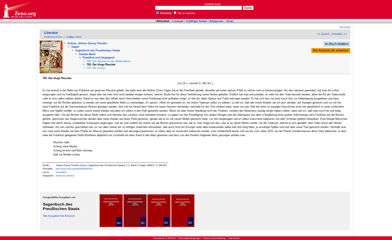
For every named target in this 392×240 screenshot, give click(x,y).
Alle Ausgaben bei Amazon (59, 215)
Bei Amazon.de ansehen (331, 50)
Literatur (51, 33)
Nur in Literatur (186, 13)
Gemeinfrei (61, 172)
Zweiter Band (87, 54)
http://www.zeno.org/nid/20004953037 (74, 168)
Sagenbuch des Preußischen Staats (97, 50)
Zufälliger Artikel (196, 21)
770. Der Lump (96, 67)
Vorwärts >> (339, 33)
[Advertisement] (373, 9)
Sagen (75, 46)
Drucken (344, 27)
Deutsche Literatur (65, 175)
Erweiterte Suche (213, 4)
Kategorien (216, 21)
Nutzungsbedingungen (189, 238)
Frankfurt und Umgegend (98, 57)
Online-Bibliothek (19, 9)
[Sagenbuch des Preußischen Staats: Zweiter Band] (135, 226)
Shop (229, 21)
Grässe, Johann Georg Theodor (87, 43)
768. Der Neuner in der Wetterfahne (108, 61)
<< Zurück (323, 33)
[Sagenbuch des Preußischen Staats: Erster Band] (111, 226)
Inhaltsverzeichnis (53, 37)
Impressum (233, 238)
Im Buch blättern (337, 44)
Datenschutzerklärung (214, 238)
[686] (179, 83)
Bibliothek (165, 13)
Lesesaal (177, 21)
